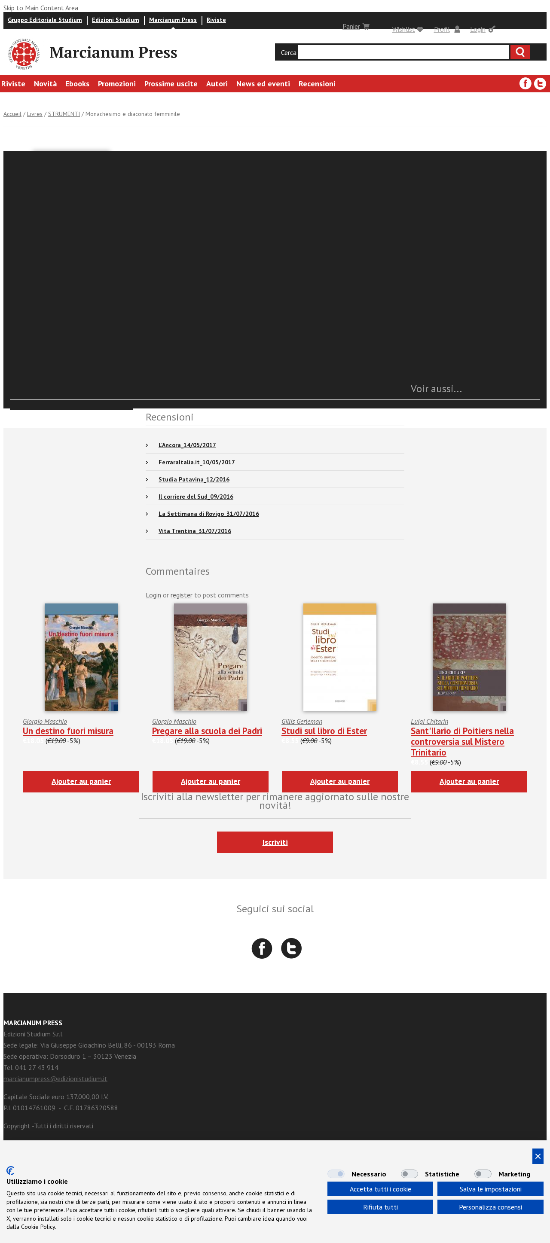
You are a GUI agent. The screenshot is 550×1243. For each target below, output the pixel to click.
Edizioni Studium (115, 20)
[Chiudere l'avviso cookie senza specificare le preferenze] (538, 1156)
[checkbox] (336, 1174)
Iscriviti (275, 842)
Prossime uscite (171, 83)
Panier (351, 26)
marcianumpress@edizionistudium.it (55, 1078)
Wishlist (403, 29)
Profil (442, 29)
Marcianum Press (173, 20)
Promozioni (117, 83)
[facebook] (525, 83)
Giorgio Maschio (45, 721)
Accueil (12, 114)
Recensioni (317, 83)
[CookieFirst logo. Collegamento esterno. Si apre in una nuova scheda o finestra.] (10, 1170)
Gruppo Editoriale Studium (45, 20)
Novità (45, 83)
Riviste (216, 20)
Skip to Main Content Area (40, 7)
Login (478, 29)
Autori (217, 83)
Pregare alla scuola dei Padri (207, 731)
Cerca (288, 52)
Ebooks (77, 83)
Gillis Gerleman (301, 721)
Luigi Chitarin (429, 721)
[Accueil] (23, 71)
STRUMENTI (64, 114)
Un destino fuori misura (68, 731)
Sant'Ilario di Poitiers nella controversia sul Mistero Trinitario (462, 741)
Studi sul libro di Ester (324, 731)
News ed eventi (263, 83)
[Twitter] (540, 83)
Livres (35, 114)
